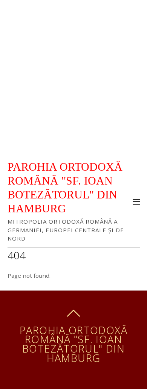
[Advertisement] (73, 77)
